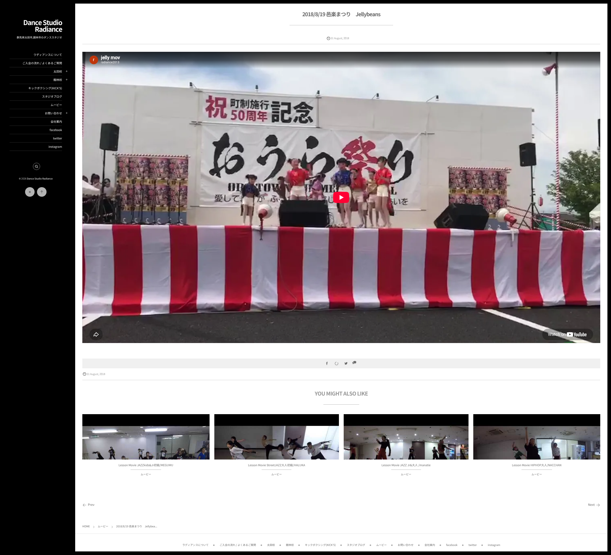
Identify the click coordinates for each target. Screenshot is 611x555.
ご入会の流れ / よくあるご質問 (42, 63)
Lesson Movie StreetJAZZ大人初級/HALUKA (276, 465)
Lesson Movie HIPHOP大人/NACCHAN (536, 465)
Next (591, 504)
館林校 (57, 80)
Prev (91, 504)
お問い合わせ (53, 113)
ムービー (56, 105)
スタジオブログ (52, 96)
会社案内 (56, 121)
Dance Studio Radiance (42, 25)
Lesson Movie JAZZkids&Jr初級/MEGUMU (146, 465)
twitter (57, 138)
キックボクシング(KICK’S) (45, 88)
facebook (56, 130)
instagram (55, 146)
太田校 (57, 71)
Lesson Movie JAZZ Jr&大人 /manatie (406, 465)
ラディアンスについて (47, 55)
